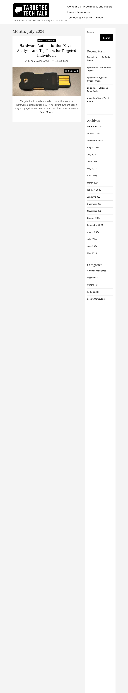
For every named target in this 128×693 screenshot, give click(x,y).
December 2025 (94, 126)
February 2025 (94, 190)
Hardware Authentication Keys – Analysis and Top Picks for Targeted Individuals (46, 50)
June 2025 (92, 161)
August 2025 (93, 147)
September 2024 (95, 225)
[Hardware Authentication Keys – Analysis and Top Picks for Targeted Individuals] (46, 81)
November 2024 (95, 211)
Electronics (92, 277)
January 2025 (93, 197)
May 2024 (92, 253)
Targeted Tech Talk (40, 61)
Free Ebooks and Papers (97, 6)
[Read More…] (46, 112)
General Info (93, 285)
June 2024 (92, 246)
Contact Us (74, 6)
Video (99, 17)
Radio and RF (93, 292)
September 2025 (95, 140)
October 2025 (93, 133)
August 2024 (93, 232)
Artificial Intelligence (96, 270)
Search (90, 32)
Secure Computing (46, 40)
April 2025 (92, 175)
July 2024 (92, 239)
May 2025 (92, 168)
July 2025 (92, 154)
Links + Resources (78, 12)
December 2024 (94, 204)
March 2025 (93, 183)
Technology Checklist (80, 17)
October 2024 (93, 218)
